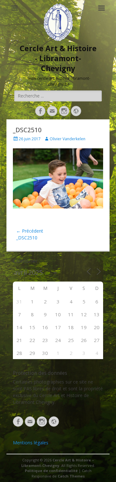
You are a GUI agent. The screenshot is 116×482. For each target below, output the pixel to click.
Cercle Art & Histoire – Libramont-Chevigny (57, 463)
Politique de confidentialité (51, 470)
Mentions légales (30, 443)
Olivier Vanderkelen (67, 139)
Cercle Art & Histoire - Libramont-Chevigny (58, 58)
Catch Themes (71, 476)
